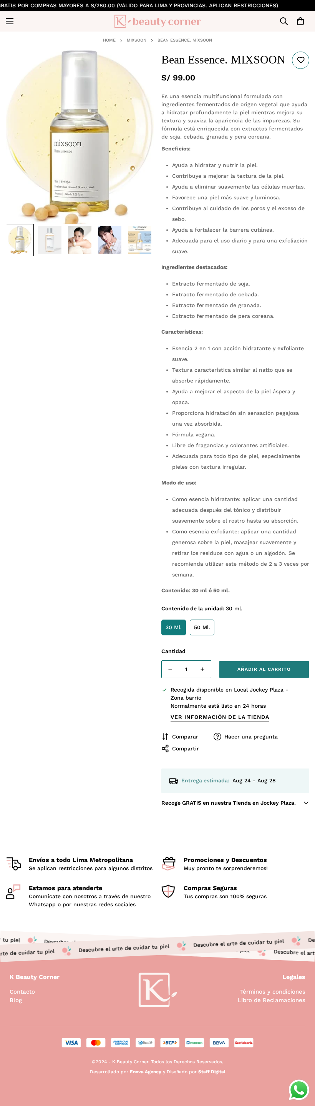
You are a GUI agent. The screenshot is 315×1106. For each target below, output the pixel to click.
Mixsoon (136, 40)
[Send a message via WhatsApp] (299, 1090)
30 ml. (174, 627)
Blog (16, 1000)
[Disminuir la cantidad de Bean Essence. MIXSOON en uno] (170, 669)
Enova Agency (145, 1071)
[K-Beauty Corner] (157, 21)
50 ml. (202, 627)
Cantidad (173, 651)
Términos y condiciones (272, 991)
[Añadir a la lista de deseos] (300, 60)
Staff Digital (211, 1071)
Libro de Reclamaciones (271, 1000)
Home (109, 40)
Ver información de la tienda (220, 717)
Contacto (22, 991)
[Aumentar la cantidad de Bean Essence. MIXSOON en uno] (202, 669)
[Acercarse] (137, 66)
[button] (300, 21)
